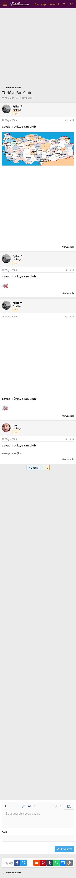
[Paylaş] (66, 120)
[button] (6, 806)
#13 (72, 316)
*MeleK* (9, 98)
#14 (72, 439)
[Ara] (71, 4)
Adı (4, 831)
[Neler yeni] (64, 4)
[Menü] (5, 4)
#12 (72, 270)
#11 (72, 120)
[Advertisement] (38, 48)
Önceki (34, 467)
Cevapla (69, 246)
